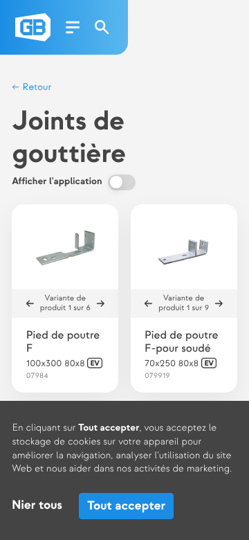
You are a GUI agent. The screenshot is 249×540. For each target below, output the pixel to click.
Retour (35, 87)
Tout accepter (126, 505)
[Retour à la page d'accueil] (32, 27)
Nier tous (37, 505)
